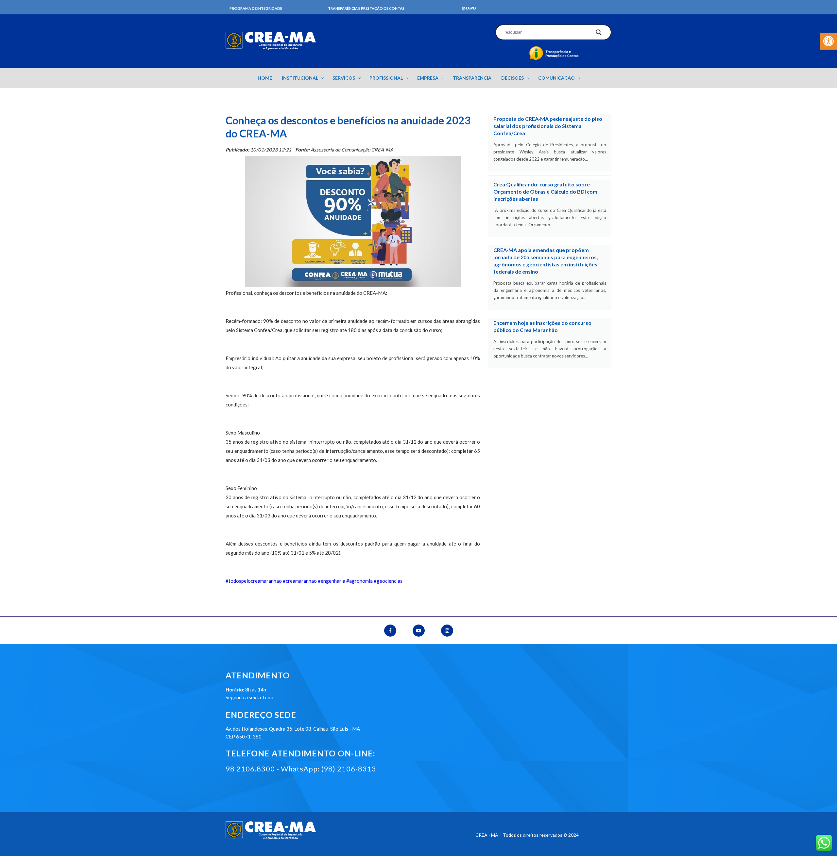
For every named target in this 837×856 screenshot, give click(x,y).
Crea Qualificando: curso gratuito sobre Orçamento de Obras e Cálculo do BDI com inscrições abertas (545, 191)
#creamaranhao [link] (300, 581)
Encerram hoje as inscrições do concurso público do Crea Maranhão (542, 326)
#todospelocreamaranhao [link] (254, 581)
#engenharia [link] (331, 581)
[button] (828, 41)
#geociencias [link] (388, 581)
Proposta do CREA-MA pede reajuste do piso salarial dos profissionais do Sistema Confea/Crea (547, 126)
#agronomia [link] (359, 581)
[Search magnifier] (598, 34)
